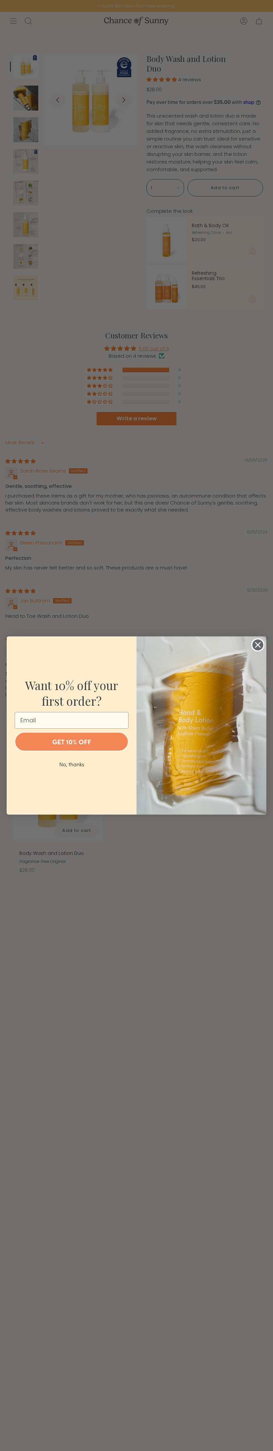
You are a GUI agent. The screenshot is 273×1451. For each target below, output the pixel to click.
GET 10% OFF (71, 741)
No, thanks (71, 764)
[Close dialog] (258, 645)
